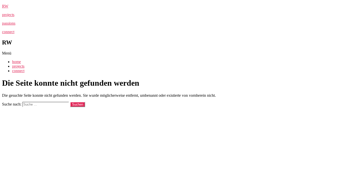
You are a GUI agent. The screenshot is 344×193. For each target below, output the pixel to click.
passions (8, 23)
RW (5, 6)
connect (8, 32)
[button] (172, 53)
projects (8, 15)
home (16, 62)
